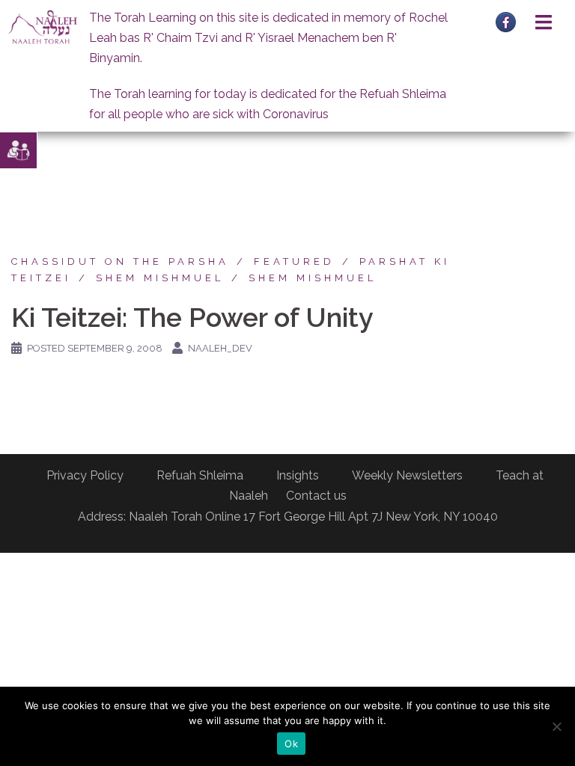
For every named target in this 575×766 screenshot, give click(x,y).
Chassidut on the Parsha (120, 261)
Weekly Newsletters (407, 475)
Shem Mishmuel (160, 278)
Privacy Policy (85, 475)
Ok (291, 744)
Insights (297, 475)
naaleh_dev (220, 348)
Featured (294, 261)
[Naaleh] (42, 26)
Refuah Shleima (199, 475)
